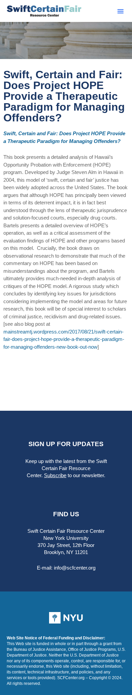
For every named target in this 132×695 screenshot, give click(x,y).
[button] (120, 11)
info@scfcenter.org (74, 568)
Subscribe (55, 475)
